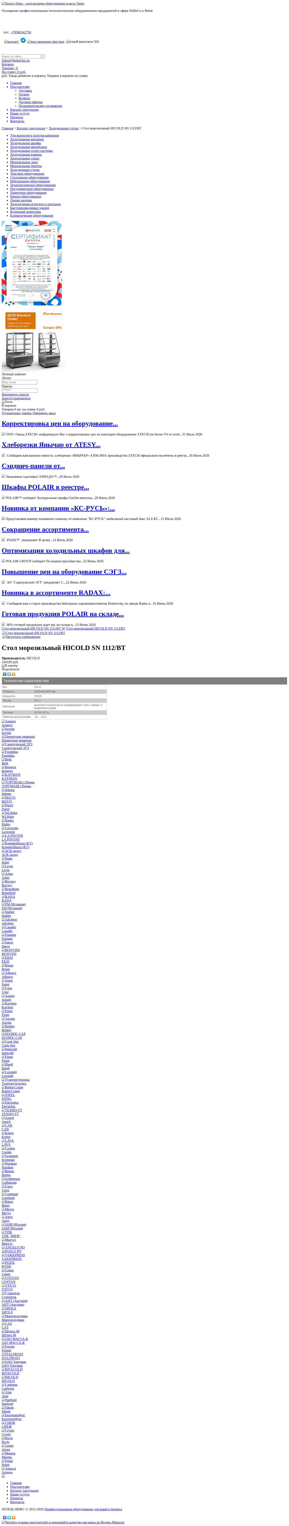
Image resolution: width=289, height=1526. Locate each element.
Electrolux (8, 1106)
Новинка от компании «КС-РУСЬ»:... (58, 508)
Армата (7, 725)
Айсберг (8, 923)
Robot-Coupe (11, 1091)
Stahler (6, 916)
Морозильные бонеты (26, 166)
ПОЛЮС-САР (12, 1038)
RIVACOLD (10, 1373)
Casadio (7, 931)
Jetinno (6, 794)
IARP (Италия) (12, 1228)
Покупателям (19, 87)
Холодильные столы (63, 128)
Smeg (5, 984)
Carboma (8, 1388)
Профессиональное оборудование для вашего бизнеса (83, 1509)
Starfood (7, 1403)
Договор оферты (31, 102)
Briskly (6, 1030)
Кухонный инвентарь (25, 211)
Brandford (8, 893)
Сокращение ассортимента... (45, 529)
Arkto (6, 877)
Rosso (6, 969)
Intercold (8, 1053)
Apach (6, 1121)
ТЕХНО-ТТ (10, 1114)
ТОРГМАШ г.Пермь (16, 786)
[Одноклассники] (13, 674)
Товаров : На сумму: (14, 70)
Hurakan (7, 1167)
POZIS (6, 1266)
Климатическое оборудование (31, 215)
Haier (5, 862)
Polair (6, 1464)
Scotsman (8, 1159)
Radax (6, 824)
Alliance (7, 977)
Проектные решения (16, 740)
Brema (6, 1175)
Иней (6, 1068)
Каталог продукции (24, 109)
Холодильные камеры (26, 154)
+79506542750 (21, 32)
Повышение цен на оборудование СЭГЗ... (64, 571)
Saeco (6, 946)
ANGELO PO (11, 1251)
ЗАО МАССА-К (13, 1342)
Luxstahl (7, 1076)
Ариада (7, 1472)
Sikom (6, 1411)
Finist (5, 1015)
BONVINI (9, 954)
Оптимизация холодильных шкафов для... (66, 550)
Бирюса (7, 771)
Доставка (25, 90)
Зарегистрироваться (16, 398)
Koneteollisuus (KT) (15, 847)
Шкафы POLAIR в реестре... (45, 487)
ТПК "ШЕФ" (11, 1236)
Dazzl (6, 809)
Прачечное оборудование (28, 192)
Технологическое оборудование (33, 185)
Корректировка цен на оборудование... (60, 423)
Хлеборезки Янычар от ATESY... (51, 444)
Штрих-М (9, 1335)
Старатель (9, 1297)
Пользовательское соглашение (40, 106)
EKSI (5, 961)
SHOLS (7, 1312)
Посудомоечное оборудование (32, 189)
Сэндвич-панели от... (33, 466)
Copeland (8, 1198)
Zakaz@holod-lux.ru (16, 60)
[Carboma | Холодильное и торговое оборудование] (33, 371)
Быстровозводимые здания (29, 208)
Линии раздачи (21, 200)
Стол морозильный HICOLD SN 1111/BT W (33, 628)
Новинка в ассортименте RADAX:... (56, 592)
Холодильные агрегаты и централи (35, 204)
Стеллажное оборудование (29, 177)
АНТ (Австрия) (13, 1304)
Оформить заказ (44, 413)
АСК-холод (10, 855)
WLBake (8, 816)
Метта (6, 1213)
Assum (6, 999)
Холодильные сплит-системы (31, 150)
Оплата (24, 94)
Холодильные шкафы (25, 143)
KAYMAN (9, 778)
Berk (5, 763)
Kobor (6, 1137)
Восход (7, 885)
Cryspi (6, 1434)
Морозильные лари (24, 162)
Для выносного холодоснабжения (34, 135)
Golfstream (9, 1182)
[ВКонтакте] (5, 674)
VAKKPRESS (12, 1259)
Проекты (16, 117)
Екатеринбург (12, 1419)
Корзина (8, 64)
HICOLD (8, 1381)
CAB (5, 1129)
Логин (6, 378)
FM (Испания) (12, 908)
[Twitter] (9, 674)
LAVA (6, 1144)
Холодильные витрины (27, 139)
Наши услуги (19, 113)
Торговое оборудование (27, 173)
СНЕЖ (7, 1426)
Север (6, 1274)
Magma (7, 1457)
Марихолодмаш (13, 1320)
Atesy (6, 1220)
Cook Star (8, 1045)
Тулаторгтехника (14, 1083)
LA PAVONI (10, 839)
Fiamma (7, 938)
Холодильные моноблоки (28, 147)
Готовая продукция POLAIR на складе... (63, 614)
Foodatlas (8, 755)
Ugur (5, 992)
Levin (6, 870)
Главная (16, 83)
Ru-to (5, 1442)
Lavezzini (8, 832)
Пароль (7, 386)
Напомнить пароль (15, 394)
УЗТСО (7, 1289)
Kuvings (7, 1007)
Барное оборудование (25, 196)
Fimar (6, 1060)
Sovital (6, 733)
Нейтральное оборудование (30, 181)
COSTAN (8, 1281)
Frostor (6, 1350)
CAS (5, 1327)
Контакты (17, 121)
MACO (7, 801)
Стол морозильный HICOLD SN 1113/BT (95, 628)
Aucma (6, 1022)
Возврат (24, 98)
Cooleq (6, 1152)
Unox (5, 1190)
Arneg (6, 1449)
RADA (7, 900)
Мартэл (7, 1243)
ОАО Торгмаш (12, 1365)
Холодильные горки (24, 158)
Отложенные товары (17, 413)
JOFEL (7, 1098)
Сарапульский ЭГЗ (15, 748)
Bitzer (6, 1205)
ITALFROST (11, 1358)
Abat (5, 1396)
